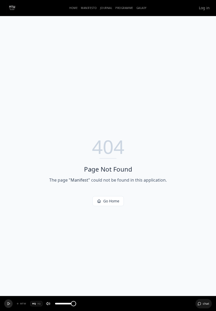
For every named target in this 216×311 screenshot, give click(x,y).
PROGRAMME (124, 8)
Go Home (111, 200)
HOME (73, 8)
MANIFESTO (89, 8)
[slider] (73, 303)
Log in (204, 7)
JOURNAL (106, 8)
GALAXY (141, 8)
